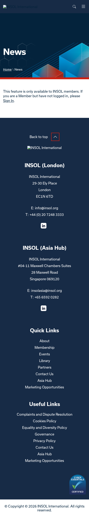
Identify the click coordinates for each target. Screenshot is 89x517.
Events (44, 354)
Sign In (8, 101)
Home (7, 69)
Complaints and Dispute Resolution (44, 414)
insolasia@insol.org (46, 290)
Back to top (39, 137)
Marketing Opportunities (44, 387)
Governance (44, 434)
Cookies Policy (44, 421)
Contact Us (44, 374)
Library (44, 361)
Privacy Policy (44, 441)
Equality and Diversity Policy (44, 427)
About (44, 341)
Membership (44, 347)
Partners (44, 367)
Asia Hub (44, 380)
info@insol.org (46, 208)
